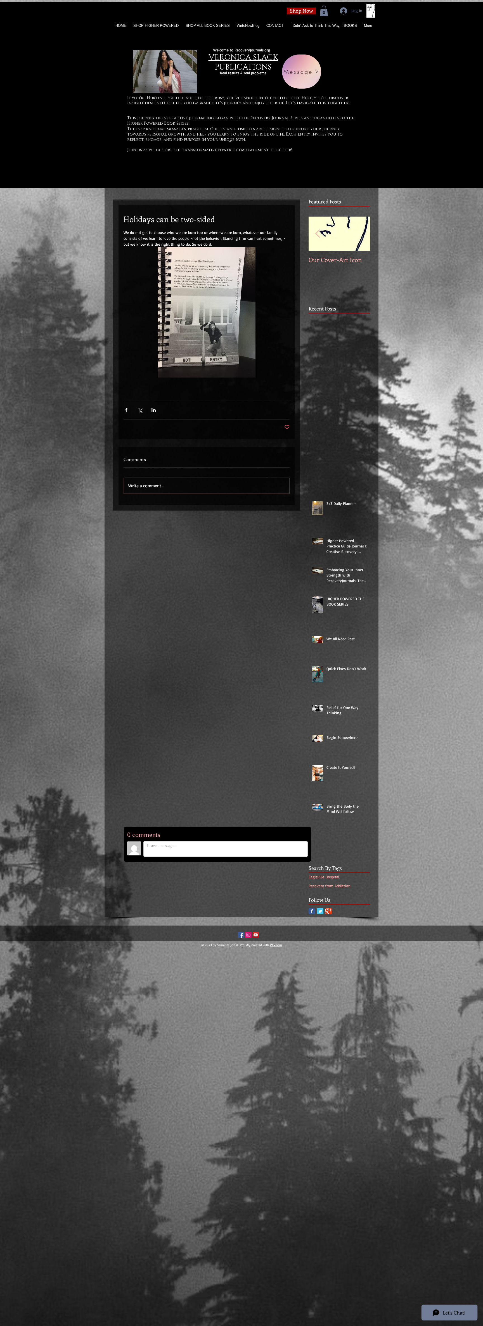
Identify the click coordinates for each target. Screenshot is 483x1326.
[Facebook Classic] (312, 911)
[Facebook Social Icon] (241, 935)
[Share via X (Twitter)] (140, 410)
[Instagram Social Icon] (248, 935)
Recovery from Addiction (330, 885)
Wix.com (276, 945)
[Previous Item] (317, 234)
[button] (323, 11)
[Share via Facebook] (126, 410)
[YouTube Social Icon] (256, 935)
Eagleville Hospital (324, 876)
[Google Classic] (328, 911)
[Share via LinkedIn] (153, 410)
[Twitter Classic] (320, 911)
